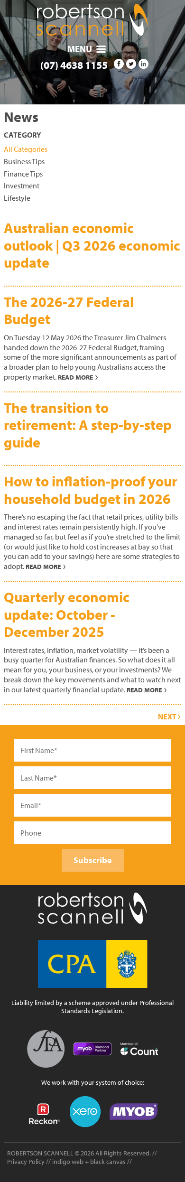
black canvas (108, 1161)
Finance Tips (23, 173)
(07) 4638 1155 (74, 65)
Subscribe (93, 860)
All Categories (25, 149)
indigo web (68, 1161)
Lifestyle (17, 198)
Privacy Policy (26, 1161)
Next (168, 716)
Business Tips (24, 161)
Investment (21, 185)
